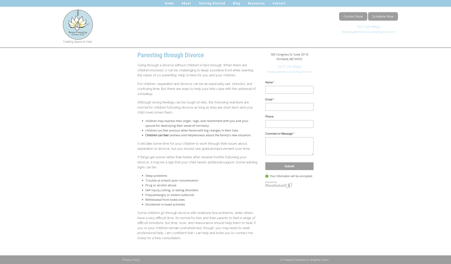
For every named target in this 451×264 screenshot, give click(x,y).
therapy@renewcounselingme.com (368, 32)
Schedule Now (383, 16)
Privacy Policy (131, 260)
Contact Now (353, 16)
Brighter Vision (319, 260)
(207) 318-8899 (368, 27)
